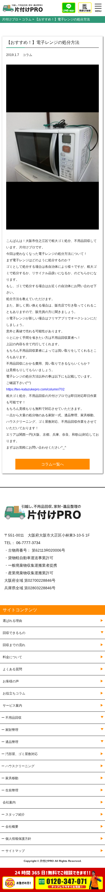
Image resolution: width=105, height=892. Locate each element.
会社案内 (9, 802)
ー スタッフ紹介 (13, 814)
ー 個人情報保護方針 (16, 839)
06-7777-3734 (28, 543)
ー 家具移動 (9, 778)
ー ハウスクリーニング (17, 766)
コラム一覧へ (52, 464)
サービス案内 (12, 705)
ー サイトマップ (13, 851)
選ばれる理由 (12, 621)
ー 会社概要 (9, 826)
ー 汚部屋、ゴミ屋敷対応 (19, 754)
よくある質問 (12, 669)
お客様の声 (11, 681)
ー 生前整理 (9, 790)
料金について (12, 657)
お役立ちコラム (14, 693)
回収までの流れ (14, 645)
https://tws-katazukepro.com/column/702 (35, 389)
